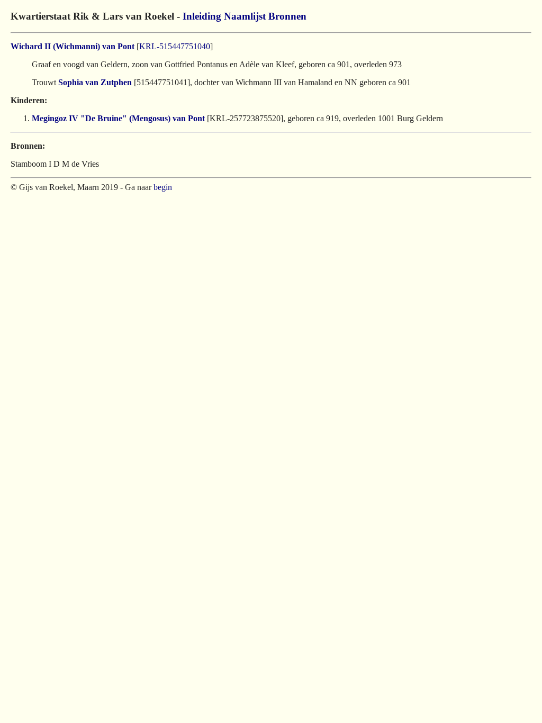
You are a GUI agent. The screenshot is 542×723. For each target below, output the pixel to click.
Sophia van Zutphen (95, 82)
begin (162, 187)
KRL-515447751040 (174, 46)
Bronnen (287, 16)
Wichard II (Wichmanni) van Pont (72, 46)
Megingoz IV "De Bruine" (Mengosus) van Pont (118, 118)
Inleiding (202, 16)
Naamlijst (245, 16)
